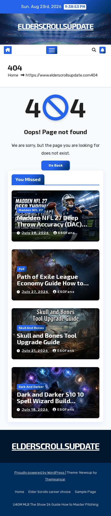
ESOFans (66, 233)
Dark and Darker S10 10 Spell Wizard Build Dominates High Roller (50, 400)
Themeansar (55, 479)
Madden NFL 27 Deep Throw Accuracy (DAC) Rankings (49, 224)
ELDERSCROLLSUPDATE (55, 26)
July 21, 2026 (35, 351)
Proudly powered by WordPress (39, 472)
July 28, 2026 (36, 233)
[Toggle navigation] (52, 50)
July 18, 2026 (35, 409)
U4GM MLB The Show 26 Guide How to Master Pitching (55, 504)
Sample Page (85, 492)
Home (13, 75)
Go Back (56, 165)
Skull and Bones (31, 328)
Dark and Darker (31, 387)
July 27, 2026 (35, 292)
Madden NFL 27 (31, 210)
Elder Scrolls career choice (49, 492)
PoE (22, 269)
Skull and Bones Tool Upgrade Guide (46, 339)
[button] (94, 49)
